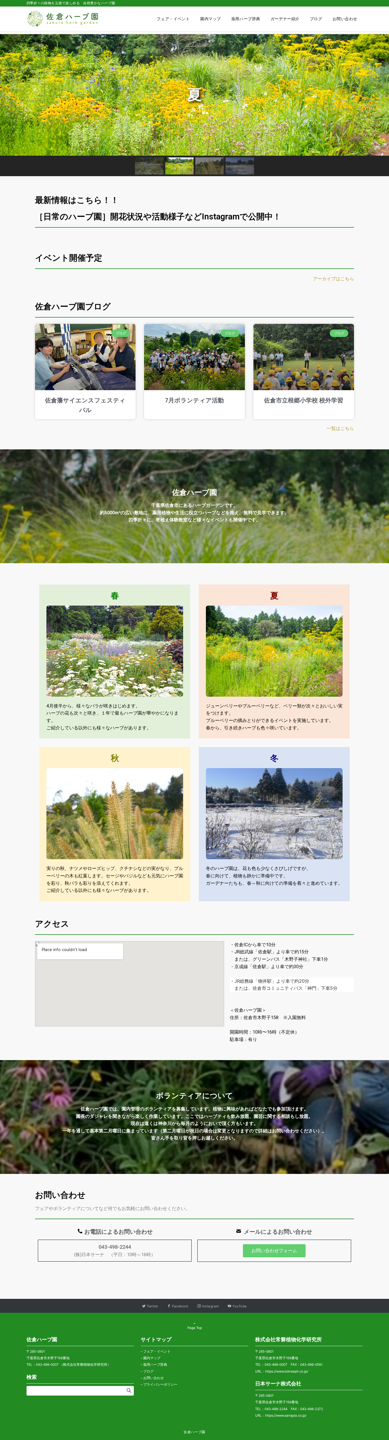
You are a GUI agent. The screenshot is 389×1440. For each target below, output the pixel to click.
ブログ (148, 1371)
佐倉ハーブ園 (194, 1432)
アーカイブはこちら (333, 278)
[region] (194, 105)
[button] (8, 95)
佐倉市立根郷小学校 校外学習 (303, 400)
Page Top (194, 1328)
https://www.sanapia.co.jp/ (285, 1416)
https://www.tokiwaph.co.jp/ (286, 1371)
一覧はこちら (340, 428)
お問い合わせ (153, 1378)
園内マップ (151, 1358)
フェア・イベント (157, 1351)
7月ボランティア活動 (194, 400)
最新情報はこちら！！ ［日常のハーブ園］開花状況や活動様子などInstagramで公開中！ (196, 208)
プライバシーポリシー (160, 1384)
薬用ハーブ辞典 (155, 1365)
